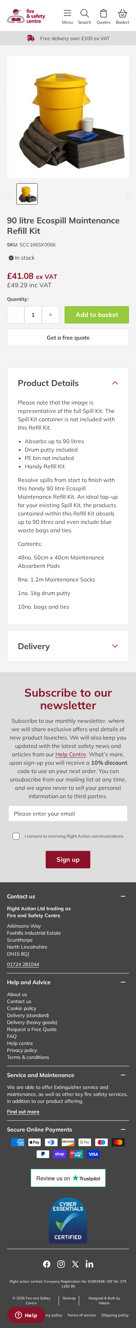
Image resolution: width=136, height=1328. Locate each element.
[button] (68, 383)
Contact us (19, 1001)
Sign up (68, 859)
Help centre (20, 1043)
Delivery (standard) (28, 1015)
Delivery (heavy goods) (32, 1022)
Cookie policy (21, 1008)
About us (17, 994)
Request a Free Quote (32, 1029)
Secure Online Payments (39, 1129)
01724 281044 (23, 964)
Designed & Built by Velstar (104, 1300)
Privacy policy (22, 1050)
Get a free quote (68, 337)
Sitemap (69, 1298)
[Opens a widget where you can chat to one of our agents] (26, 1316)
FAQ (12, 1036)
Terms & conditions (28, 1057)
